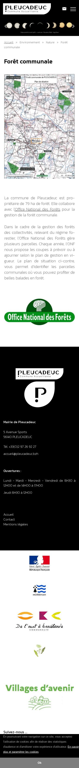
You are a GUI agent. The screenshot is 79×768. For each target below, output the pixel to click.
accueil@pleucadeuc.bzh (21, 453)
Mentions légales (15, 524)
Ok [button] (40, 762)
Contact (9, 519)
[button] (40, 752)
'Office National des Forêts (37, 209)
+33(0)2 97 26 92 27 (22, 446)
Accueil (8, 42)
